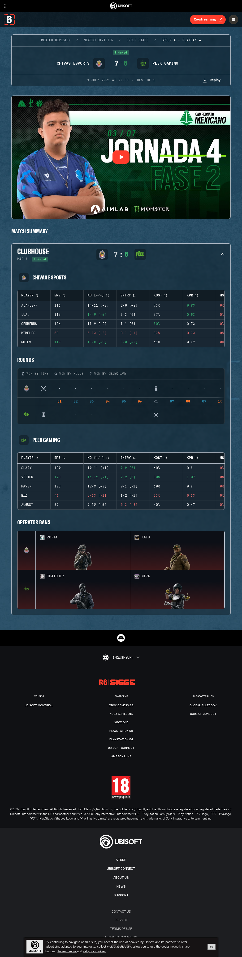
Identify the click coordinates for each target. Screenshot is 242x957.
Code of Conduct (203, 714)
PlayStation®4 (121, 739)
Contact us (121, 911)
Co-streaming (205, 19)
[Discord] (121, 638)
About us (121, 877)
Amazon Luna (121, 756)
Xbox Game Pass (121, 705)
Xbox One (121, 722)
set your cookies (94, 951)
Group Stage (137, 40)
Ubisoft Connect (121, 868)
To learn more (67, 951)
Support (121, 895)
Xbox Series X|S (121, 714)
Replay (215, 80)
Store (121, 860)
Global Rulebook (203, 705)
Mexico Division (55, 40)
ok (211, 946)
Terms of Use (121, 928)
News (121, 886)
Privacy (121, 920)
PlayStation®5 (121, 730)
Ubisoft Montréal (39, 705)
